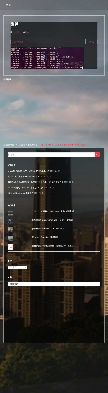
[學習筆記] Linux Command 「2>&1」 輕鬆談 (52, 220)
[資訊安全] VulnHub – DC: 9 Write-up (48, 228)
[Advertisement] (54, 319)
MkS (8, 5)
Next (90, 41)
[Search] (97, 154)
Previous (19, 41)
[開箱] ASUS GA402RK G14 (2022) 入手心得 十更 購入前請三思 (35, 182)
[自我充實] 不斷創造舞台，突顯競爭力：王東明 (53, 245)
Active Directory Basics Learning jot (24, 176)
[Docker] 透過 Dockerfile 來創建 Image (25, 187)
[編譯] (47, 58)
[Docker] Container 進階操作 (20, 193)
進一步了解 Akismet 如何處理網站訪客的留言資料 (63, 145)
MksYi (27, 32)
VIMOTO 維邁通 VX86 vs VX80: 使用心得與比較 (29, 171)
